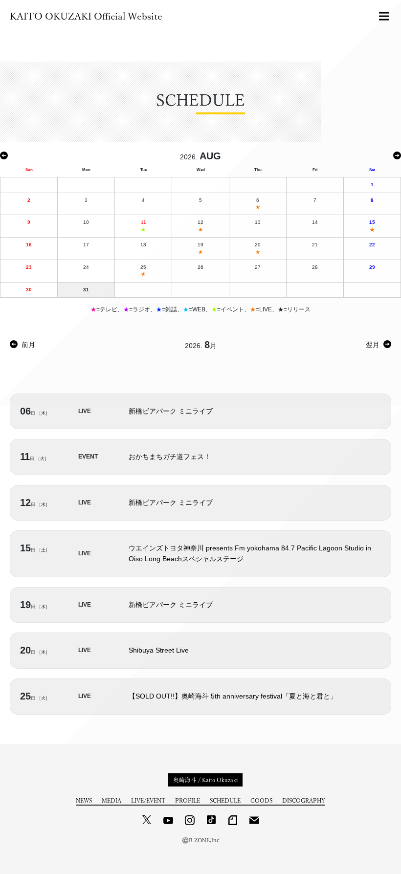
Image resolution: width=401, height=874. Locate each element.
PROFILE (187, 800)
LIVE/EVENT (148, 800)
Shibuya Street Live (159, 650)
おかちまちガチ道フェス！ (170, 456)
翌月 (372, 345)
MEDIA (111, 800)
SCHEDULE (225, 800)
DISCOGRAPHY (303, 800)
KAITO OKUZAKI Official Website (86, 16)
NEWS (84, 800)
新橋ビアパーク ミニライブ (171, 411)
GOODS (261, 800)
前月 (28, 345)
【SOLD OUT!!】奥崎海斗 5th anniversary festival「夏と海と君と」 (233, 696)
